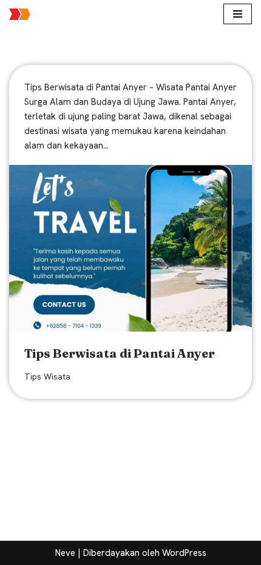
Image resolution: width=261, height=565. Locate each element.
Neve (65, 553)
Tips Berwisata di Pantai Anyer (119, 353)
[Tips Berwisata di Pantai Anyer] (130, 248)
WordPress (184, 553)
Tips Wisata (47, 376)
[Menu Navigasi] (237, 14)
